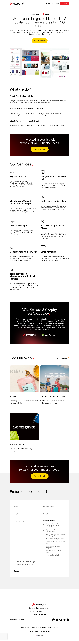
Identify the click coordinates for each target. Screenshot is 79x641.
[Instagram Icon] (53, 619)
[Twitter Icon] (57, 619)
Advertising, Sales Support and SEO (55, 542)
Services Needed (49, 520)
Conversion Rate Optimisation (55, 539)
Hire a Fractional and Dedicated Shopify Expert (55, 535)
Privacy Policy (21, 564)
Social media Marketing (53, 555)
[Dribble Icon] (64, 619)
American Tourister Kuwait (52, 396)
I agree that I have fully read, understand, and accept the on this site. (26, 562)
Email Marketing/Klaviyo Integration (53, 547)
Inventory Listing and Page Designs (54, 551)
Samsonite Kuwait (18, 444)
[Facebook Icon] (68, 619)
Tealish (13, 396)
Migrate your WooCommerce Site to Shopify (55, 530)
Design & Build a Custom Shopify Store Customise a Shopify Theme (54, 525)
